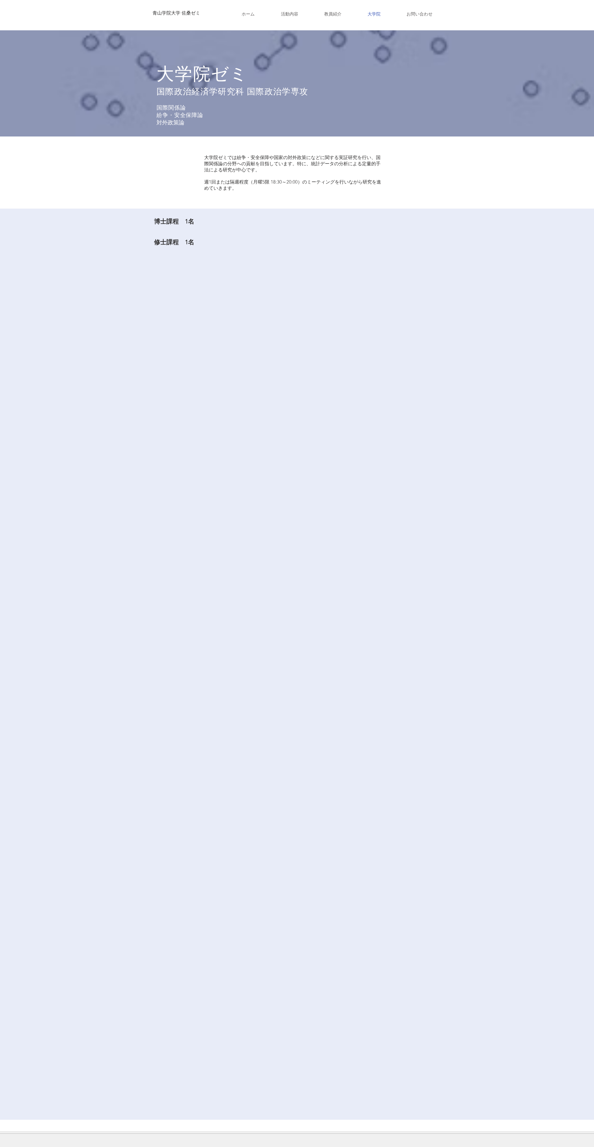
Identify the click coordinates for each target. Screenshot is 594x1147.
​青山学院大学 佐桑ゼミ (176, 13)
